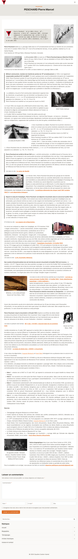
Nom (4, 503)
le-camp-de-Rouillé (23, 171)
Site (54, 503)
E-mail (30, 503)
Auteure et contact (7, 542)
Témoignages (6, 535)
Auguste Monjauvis (28, 353)
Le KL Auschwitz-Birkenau (23, 257)
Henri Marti (39, 353)
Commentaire (7, 483)
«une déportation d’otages (18, 192)
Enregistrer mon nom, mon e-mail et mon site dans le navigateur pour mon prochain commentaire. (31, 507)
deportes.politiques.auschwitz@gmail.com (59, 465)
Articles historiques (8, 538)
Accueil (4, 527)
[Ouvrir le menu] (74, 2)
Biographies (39, 6)
